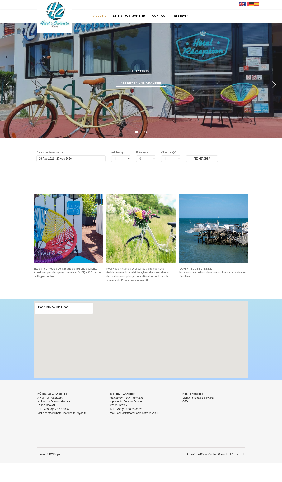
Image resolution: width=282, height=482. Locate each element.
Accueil (99, 15)
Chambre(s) (168, 152)
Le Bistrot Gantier (129, 15)
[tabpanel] (141, 80)
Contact (159, 15)
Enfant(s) (142, 152)
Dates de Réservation (50, 152)
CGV (185, 401)
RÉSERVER (181, 15)
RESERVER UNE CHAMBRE (141, 82)
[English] (241, 4)
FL (62, 454)
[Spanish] (256, 4)
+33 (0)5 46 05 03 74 (57, 409)
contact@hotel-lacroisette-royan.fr (65, 413)
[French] (246, 4)
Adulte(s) (117, 152)
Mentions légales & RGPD (198, 397)
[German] (251, 4)
